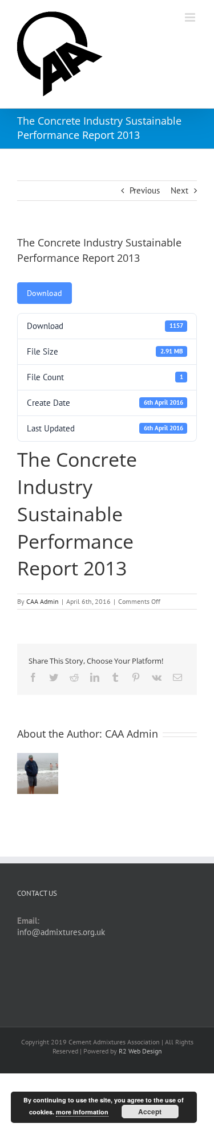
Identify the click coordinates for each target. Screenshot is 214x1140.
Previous (145, 190)
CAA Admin (42, 601)
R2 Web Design (140, 1051)
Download (44, 293)
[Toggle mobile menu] (191, 17)
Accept (149, 1111)
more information (82, 1112)
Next (179, 190)
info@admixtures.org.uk (61, 932)
